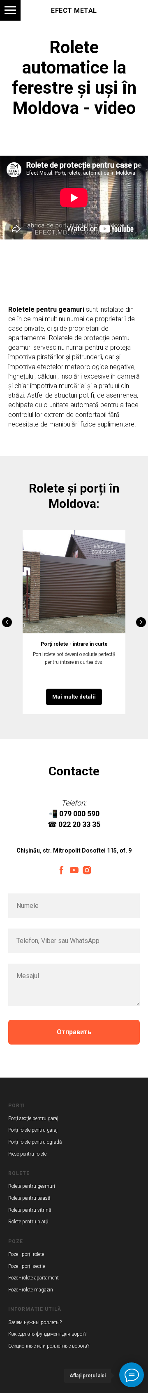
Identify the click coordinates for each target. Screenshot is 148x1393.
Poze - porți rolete (26, 1254)
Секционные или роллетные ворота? (48, 1346)
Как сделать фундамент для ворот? (47, 1334)
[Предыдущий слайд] (7, 622)
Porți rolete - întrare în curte (74, 644)
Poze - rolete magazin (30, 1290)
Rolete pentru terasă (29, 1198)
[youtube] (74, 870)
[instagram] (87, 870)
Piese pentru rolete (27, 1154)
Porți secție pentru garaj (33, 1118)
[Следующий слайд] (141, 622)
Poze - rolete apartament (33, 1278)
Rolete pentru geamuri (31, 1186)
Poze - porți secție (26, 1266)
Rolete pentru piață (28, 1222)
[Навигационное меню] (10, 10)
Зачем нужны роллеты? (35, 1322)
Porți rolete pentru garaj (33, 1130)
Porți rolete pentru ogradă (35, 1142)
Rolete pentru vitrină (29, 1210)
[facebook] (61, 870)
